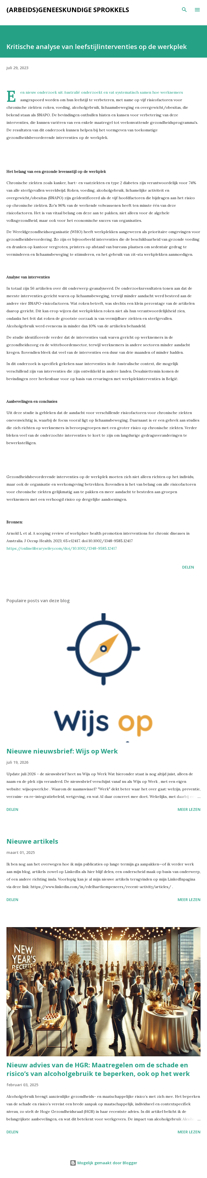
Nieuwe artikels (32, 841)
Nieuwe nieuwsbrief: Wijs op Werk (62, 750)
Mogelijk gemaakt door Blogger (106, 1162)
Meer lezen (189, 809)
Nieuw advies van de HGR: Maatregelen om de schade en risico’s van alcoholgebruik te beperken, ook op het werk (98, 1069)
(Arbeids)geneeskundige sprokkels (67, 9)
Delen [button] (188, 567)
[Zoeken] (184, 9)
